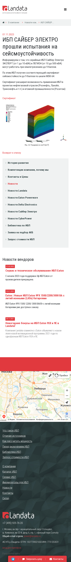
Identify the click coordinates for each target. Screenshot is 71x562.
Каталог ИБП (9, 471)
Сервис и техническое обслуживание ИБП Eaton (34, 270)
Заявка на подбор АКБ (20, 232)
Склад (5, 498)
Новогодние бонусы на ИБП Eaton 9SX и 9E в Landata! (32, 324)
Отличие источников (14, 435)
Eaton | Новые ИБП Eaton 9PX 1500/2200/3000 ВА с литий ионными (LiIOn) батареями (34, 297)
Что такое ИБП (10, 430)
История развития (18, 162)
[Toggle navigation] (65, 9)
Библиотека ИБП (11, 451)
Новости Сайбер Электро (22, 211)
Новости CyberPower (20, 218)
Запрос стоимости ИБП (21, 239)
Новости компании (30, 22)
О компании (13, 22)
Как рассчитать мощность (17, 441)
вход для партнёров (11, 547)
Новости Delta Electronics (22, 204)
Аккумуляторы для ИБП (15, 482)
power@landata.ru (32, 536)
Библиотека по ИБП (19, 225)
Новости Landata (17, 190)
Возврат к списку (11, 152)
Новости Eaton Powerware (23, 197)
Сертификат (9, 98)
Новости (13, 183)
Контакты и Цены (18, 176)
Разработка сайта (11, 553)
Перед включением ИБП (15, 446)
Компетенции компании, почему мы (28, 169)
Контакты (7, 493)
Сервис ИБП (9, 477)
